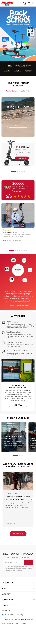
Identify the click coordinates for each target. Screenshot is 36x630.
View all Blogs (18, 534)
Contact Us (7, 605)
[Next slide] (31, 499)
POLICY (5, 588)
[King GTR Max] (19, 154)
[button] (15, 57)
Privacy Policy (17, 570)
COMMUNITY (7, 600)
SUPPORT (6, 594)
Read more (9, 524)
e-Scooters (7, 583)
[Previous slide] (5, 499)
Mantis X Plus (17, 240)
